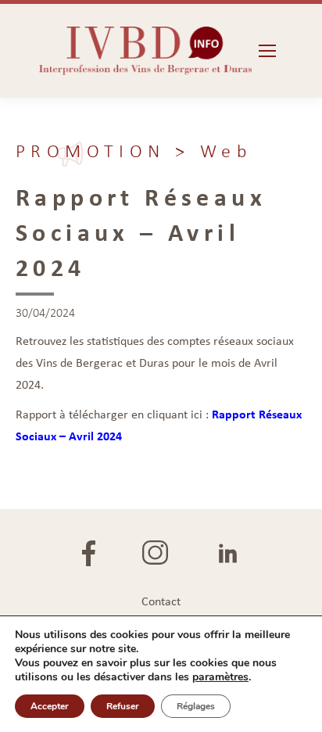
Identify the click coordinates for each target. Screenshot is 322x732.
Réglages (196, 706)
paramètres (220, 677)
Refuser (122, 706)
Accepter (49, 706)
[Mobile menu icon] (267, 50)
